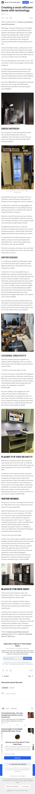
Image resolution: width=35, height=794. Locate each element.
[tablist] (8, 687)
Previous (6, 676)
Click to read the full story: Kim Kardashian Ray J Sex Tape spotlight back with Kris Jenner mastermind (13, 720)
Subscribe (25, 2)
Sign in (31, 2)
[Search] (32, 708)
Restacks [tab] (12, 687)
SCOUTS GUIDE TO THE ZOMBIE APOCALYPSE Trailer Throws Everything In (12, 731)
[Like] (3, 18)
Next (29, 676)
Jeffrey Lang (11, 636)
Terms (25, 780)
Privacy (20, 780)
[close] (30, 735)
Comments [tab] (5, 687)
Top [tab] (3, 708)
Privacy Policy (17, 771)
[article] (17, 719)
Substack (9, 790)
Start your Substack (13, 786)
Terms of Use (25, 768)
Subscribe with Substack (18, 764)
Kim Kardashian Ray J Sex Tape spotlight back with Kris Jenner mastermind (12, 715)
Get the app (25, 786)
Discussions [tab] (14, 708)
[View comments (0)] (6, 18)
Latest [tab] (7, 708)
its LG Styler (25, 205)
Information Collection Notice (20, 769)
